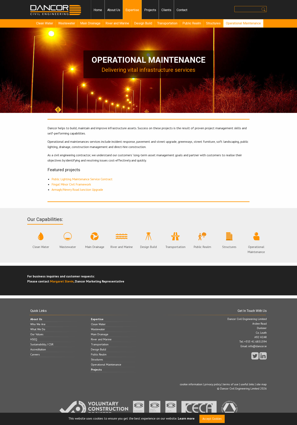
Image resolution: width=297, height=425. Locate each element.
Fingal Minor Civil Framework (71, 184)
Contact (182, 10)
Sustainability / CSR (41, 344)
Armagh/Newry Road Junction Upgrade (77, 190)
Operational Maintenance (243, 23)
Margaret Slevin (62, 281)
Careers (35, 354)
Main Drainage (90, 23)
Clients (166, 10)
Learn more (186, 419)
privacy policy (212, 384)
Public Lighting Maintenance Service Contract (82, 179)
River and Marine (117, 23)
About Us (113, 10)
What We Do (37, 329)
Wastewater (66, 23)
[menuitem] (98, 10)
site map (261, 384)
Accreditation (38, 349)
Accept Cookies (212, 419)
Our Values (36, 334)
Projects (150, 10)
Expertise (132, 10)
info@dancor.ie (257, 346)
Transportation (167, 23)
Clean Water (44, 23)
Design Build (143, 23)
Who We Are (37, 324)
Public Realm (191, 23)
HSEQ (33, 339)
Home (98, 10)
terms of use (230, 384)
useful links (247, 384)
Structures (213, 23)
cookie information (191, 384)
